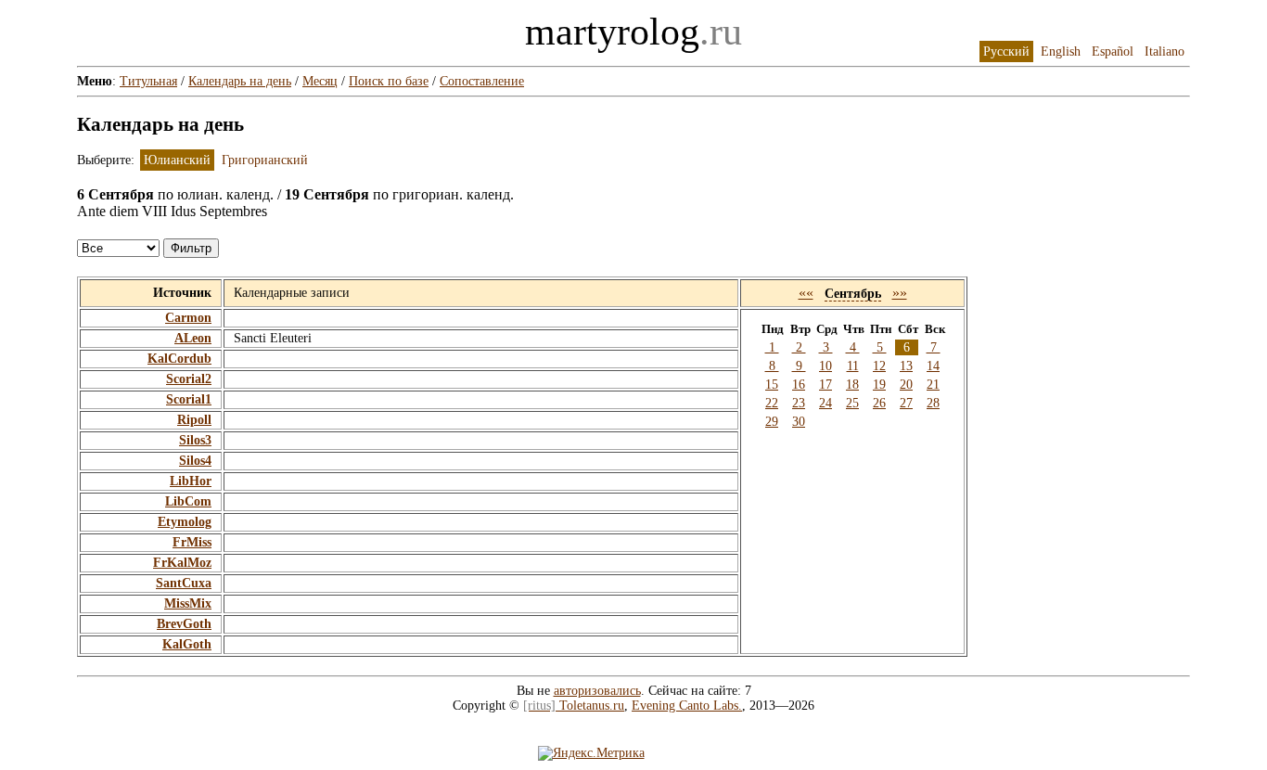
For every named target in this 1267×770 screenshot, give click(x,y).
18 (852, 384)
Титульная (148, 81)
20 (906, 384)
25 (852, 403)
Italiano (1164, 51)
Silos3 (195, 440)
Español (1112, 51)
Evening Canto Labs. (687, 705)
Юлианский (177, 160)
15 (771, 384)
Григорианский (265, 160)
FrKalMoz (182, 563)
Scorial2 (188, 379)
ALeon (192, 338)
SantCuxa (183, 583)
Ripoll (194, 420)
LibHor (190, 481)
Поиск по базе (389, 81)
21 (933, 384)
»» (899, 293)
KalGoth (186, 644)
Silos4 (195, 461)
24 (825, 403)
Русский (1006, 51)
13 (906, 366)
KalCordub (179, 359)
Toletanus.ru (573, 705)
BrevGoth (184, 624)
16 (798, 384)
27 (906, 403)
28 (933, 403)
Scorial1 (188, 399)
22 (771, 403)
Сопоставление (482, 81)
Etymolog (184, 522)
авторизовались (597, 691)
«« (806, 293)
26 (879, 403)
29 (771, 422)
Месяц (320, 81)
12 (879, 366)
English (1061, 51)
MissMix (187, 603)
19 (879, 384)
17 (825, 384)
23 (798, 403)
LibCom (188, 501)
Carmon (188, 318)
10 (825, 366)
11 (853, 366)
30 (798, 422)
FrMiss (192, 542)
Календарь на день (239, 81)
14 (933, 366)
